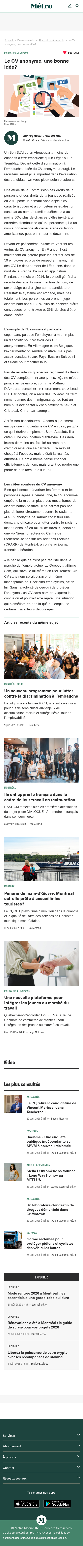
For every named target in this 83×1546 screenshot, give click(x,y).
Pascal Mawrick (59, 1118)
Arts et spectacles (38, 1164)
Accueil (9, 40)
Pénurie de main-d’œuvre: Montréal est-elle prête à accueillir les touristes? (39, 898)
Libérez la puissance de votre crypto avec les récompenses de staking (37, 1354)
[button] (5, 6)
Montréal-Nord (13, 683)
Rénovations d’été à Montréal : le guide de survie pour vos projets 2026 (40, 1324)
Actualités (33, 1096)
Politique (32, 1130)
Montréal (10, 787)
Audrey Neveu (33, 136)
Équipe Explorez (39, 1363)
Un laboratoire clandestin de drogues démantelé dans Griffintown (50, 1209)
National (32, 1232)
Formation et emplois (51, 40)
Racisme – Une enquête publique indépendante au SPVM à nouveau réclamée (49, 1141)
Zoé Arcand (36, 824)
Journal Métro (39, 1304)
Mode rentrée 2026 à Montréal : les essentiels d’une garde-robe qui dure (38, 1295)
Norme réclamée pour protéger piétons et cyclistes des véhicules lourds (50, 1243)
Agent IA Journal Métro (64, 1153)
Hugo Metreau (36, 1032)
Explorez (41, 1277)
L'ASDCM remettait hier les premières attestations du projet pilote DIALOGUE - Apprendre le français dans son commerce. (41, 811)
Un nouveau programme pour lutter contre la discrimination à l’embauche (41, 693)
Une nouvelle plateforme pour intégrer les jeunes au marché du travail (36, 1002)
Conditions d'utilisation (40, 1538)
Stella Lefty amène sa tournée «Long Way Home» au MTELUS (51, 1175)
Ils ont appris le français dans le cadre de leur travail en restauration (39, 796)
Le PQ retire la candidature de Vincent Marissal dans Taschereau (51, 1107)
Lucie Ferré (33, 725)
